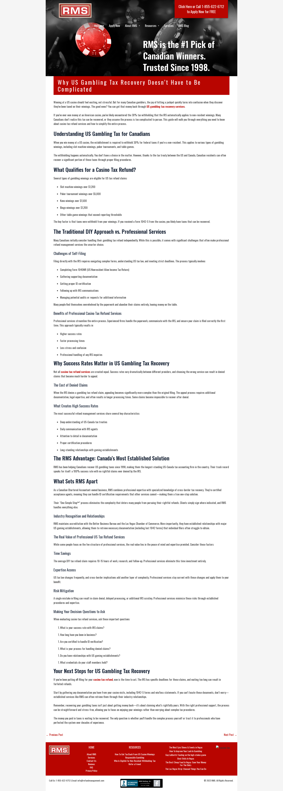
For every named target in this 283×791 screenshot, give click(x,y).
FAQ (91, 767)
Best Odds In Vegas (185, 758)
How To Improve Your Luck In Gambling (185, 751)
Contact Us (91, 760)
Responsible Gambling (134, 757)
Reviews (91, 764)
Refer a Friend (135, 764)
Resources (150, 25)
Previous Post (54, 734)
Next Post (230, 734)
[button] (132, 25)
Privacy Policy (91, 770)
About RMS (131, 25)
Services (168, 25)
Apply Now (114, 25)
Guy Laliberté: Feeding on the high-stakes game (185, 755)
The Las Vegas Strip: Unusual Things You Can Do (185, 768)
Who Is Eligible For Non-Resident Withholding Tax (134, 760)
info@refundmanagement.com (90, 780)
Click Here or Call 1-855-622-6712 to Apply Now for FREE (201, 9)
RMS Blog (183, 25)
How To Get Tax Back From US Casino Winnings (135, 754)
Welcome (99, 25)
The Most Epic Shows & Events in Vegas (185, 747)
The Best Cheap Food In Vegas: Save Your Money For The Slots (185, 763)
